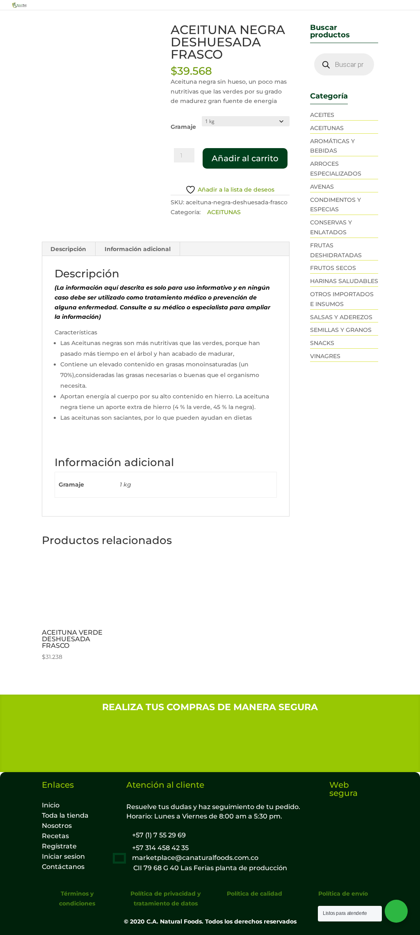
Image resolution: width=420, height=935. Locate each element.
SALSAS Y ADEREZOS (341, 317)
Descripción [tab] (68, 249)
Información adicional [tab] (138, 249)
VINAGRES (325, 356)
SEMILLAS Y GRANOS (341, 330)
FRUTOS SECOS (333, 268)
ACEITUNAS (224, 212)
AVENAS (322, 186)
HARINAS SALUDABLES (344, 281)
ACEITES (322, 115)
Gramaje (183, 126)
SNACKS (322, 343)
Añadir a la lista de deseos (236, 190)
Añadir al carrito (245, 158)
